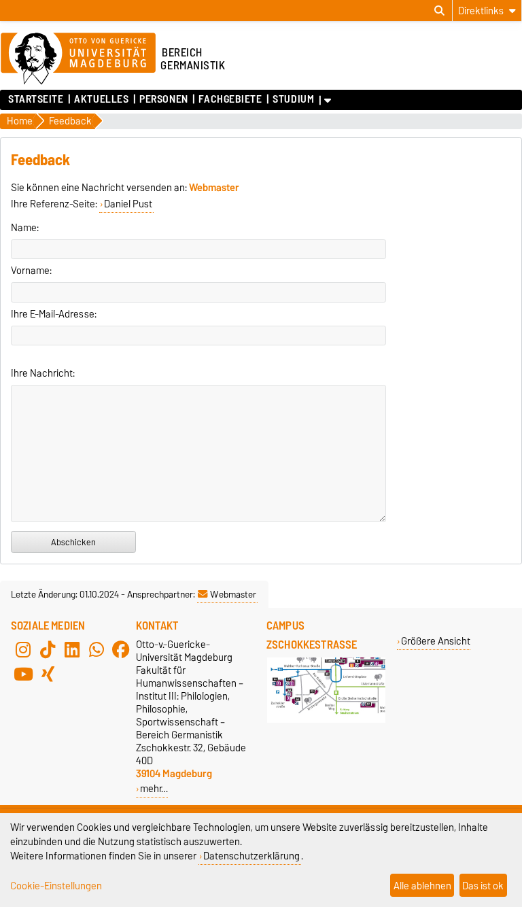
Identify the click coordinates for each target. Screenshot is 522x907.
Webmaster (233, 594)
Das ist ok (483, 885)
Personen (163, 99)
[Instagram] (23, 650)
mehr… (154, 788)
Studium (293, 99)
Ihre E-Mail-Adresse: (54, 314)
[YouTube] (23, 674)
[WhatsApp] (96, 650)
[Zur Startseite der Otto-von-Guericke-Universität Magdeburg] (78, 59)
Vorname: (31, 270)
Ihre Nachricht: (43, 373)
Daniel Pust (128, 204)
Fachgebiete (230, 99)
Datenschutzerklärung (251, 855)
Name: (25, 228)
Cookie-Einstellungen (56, 885)
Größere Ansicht (435, 640)
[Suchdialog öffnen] (439, 11)
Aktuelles (101, 99)
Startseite (36, 99)
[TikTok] (47, 650)
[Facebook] (121, 650)
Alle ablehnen (422, 885)
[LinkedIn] (72, 650)
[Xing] (47, 674)
